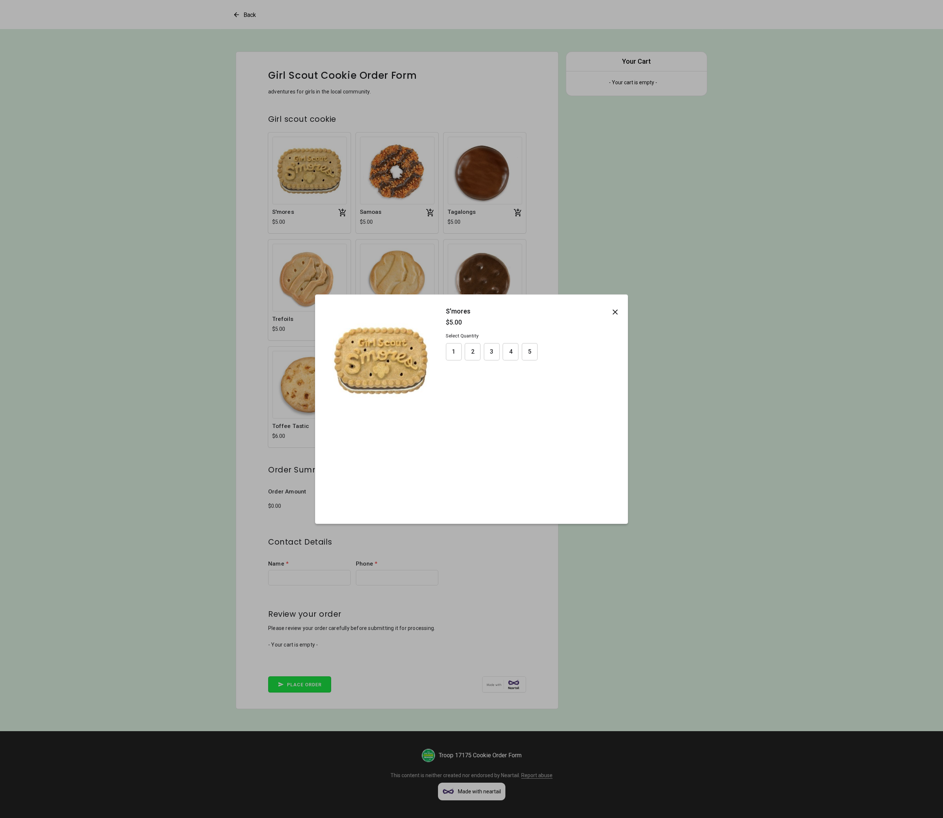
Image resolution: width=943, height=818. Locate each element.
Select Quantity (462, 336)
